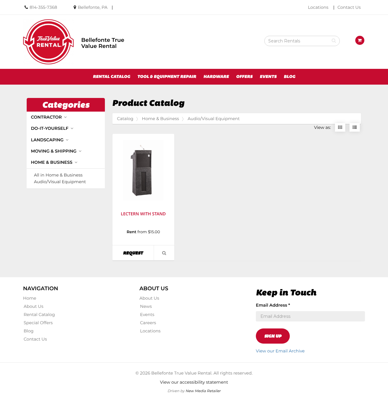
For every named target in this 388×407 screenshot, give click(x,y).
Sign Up (272, 336)
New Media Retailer (203, 390)
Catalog (125, 118)
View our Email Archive (280, 351)
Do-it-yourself (50, 128)
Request (138, 252)
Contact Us (349, 7)
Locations (318, 7)
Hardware (216, 76)
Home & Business (52, 162)
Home (29, 298)
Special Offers (38, 322)
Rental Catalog (111, 76)
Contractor (47, 117)
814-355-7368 (43, 7)
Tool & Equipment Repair (166, 76)
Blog (289, 76)
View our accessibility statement (194, 382)
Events (268, 76)
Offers (244, 76)
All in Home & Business (58, 175)
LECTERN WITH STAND (143, 214)
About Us (33, 306)
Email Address (273, 305)
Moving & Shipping (54, 151)
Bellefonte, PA (93, 7)
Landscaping (48, 140)
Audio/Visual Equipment (60, 182)
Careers (148, 322)
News (146, 306)
